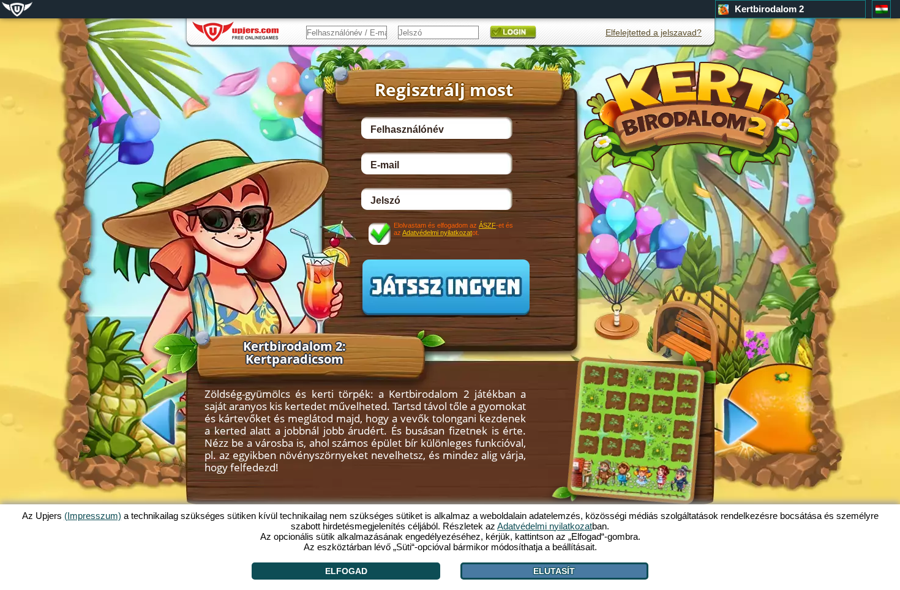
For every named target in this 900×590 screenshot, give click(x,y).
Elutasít (554, 571)
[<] (146, 420)
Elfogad (346, 571)
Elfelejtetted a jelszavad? (654, 32)
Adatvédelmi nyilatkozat (437, 232)
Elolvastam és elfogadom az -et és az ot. (453, 229)
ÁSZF (487, 225)
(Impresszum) (92, 515)
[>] (752, 423)
